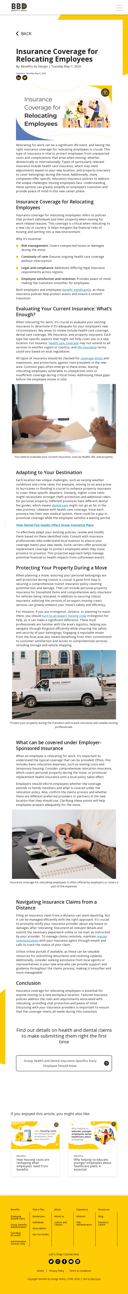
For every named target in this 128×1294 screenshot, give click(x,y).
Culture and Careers (60, 1223)
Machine (96, 1279)
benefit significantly (76, 290)
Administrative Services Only (18, 1242)
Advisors (81, 1216)
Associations (39, 1228)
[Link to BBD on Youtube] (71, 1261)
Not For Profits (40, 1234)
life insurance (87, 347)
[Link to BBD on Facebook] (64, 1261)
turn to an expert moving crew (64, 616)
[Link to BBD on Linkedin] (77, 1261)
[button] (119, 8)
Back (26, 33)
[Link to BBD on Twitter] (51, 1261)
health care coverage (64, 343)
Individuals (38, 1222)
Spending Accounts (16, 1234)
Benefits (15, 1209)
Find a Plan (38, 1209)
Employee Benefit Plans (18, 1217)
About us (59, 1216)
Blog (100, 1216)
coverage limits (91, 358)
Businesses (38, 1216)
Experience (82, 1209)
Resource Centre (103, 1223)
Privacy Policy (56, 1270)
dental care (60, 505)
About (57, 1209)
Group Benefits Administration (19, 1226)
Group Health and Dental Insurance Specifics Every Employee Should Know (60, 1063)
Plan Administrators (84, 1223)
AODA (40, 1270)
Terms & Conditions (80, 1270)
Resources (104, 1209)
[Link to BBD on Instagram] (57, 1261)
